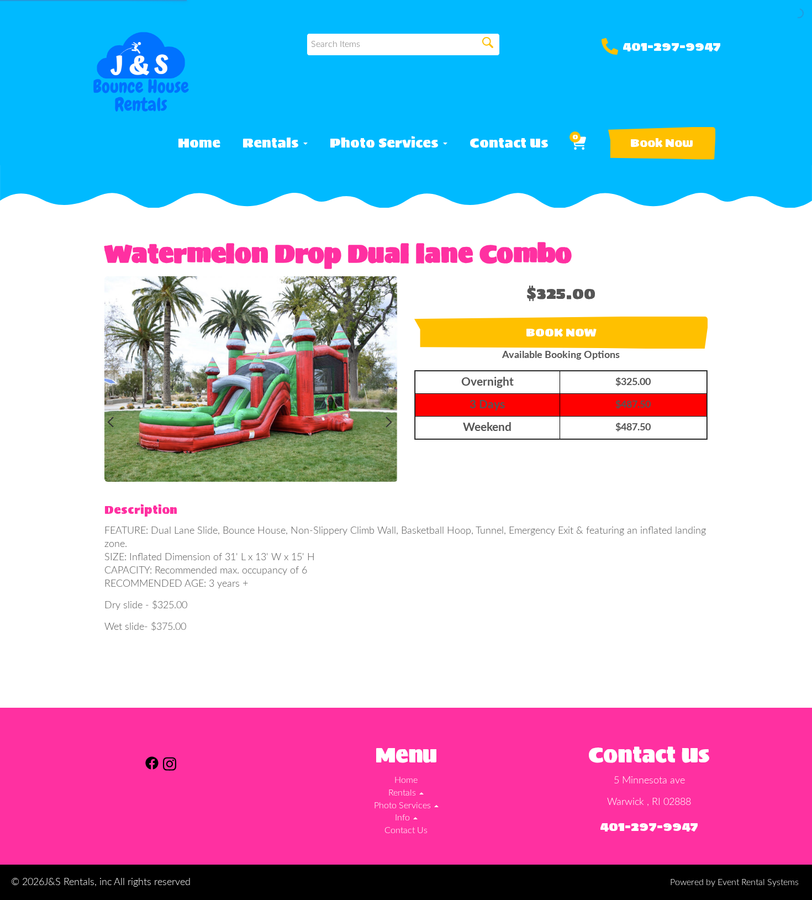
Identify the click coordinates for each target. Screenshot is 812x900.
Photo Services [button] (386, 143)
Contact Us (509, 143)
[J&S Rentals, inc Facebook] (152, 765)
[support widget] (779, 873)
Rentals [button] (272, 143)
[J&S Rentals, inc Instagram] (169, 765)
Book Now (661, 143)
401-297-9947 (672, 46)
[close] (794, 806)
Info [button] (403, 817)
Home (199, 143)
